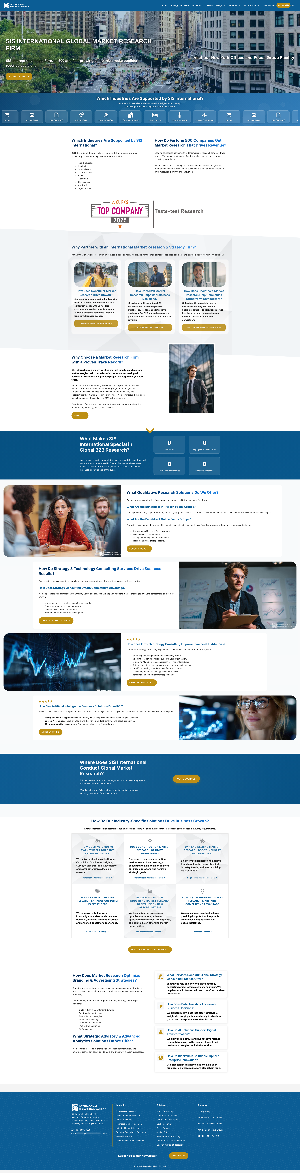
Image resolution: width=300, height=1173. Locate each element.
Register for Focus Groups (209, 1123)
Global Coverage (214, 5)
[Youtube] (208, 1136)
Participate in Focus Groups (210, 1130)
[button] (293, 5)
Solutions (196, 5)
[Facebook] (203, 1136)
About (164, 5)
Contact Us (283, 5)
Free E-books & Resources (209, 1117)
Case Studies (269, 5)
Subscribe (179, 1155)
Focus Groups (250, 5)
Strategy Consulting (180, 5)
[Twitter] (213, 1136)
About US (80, 415)
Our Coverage (186, 778)
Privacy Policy (203, 1111)
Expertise (233, 5)
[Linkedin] (198, 1136)
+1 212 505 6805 (82, 1130)
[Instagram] (217, 1136)
